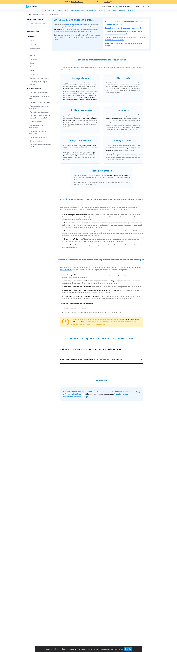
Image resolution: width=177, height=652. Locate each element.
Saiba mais (122, 10)
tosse (66, 83)
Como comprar (91, 10)
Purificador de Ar (49, 10)
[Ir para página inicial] (33, 6)
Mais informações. (117, 649)
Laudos (108, 10)
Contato (130, 10)
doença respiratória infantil (75, 25)
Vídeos (101, 10)
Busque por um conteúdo (35, 19)
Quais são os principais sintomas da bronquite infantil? (123, 28)
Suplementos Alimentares (76, 10)
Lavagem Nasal (61, 10)
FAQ (114, 10)
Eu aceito (128, 649)
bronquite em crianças (69, 67)
